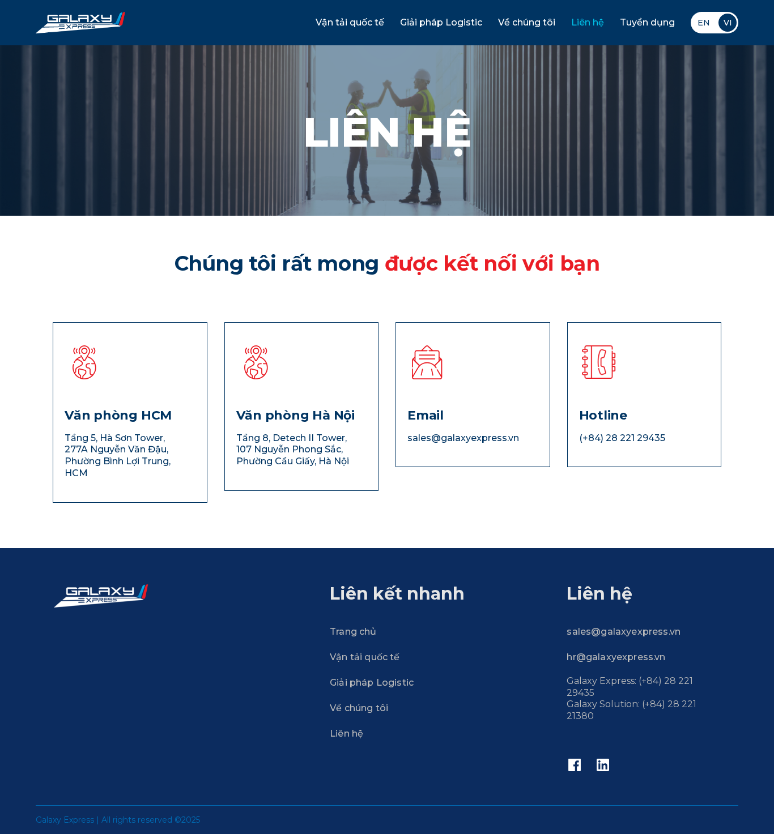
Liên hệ (587, 22)
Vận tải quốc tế (350, 22)
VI (728, 23)
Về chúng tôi (526, 22)
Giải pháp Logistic (441, 22)
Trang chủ (353, 631)
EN (704, 23)
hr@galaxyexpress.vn (616, 657)
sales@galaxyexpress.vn (624, 631)
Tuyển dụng (647, 22)
